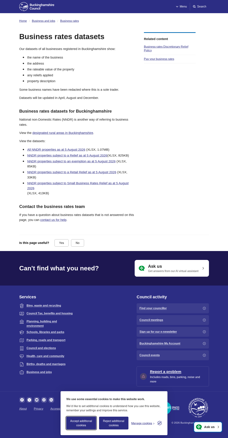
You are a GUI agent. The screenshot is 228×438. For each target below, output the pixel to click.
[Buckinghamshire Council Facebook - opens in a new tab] (22, 400)
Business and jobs (43, 20)
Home (23, 20)
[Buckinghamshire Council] (36, 6)
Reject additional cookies (113, 423)
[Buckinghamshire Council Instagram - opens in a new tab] (44, 400)
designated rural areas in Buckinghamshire (62, 133)
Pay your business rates (159, 58)
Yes (61, 242)
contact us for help (53, 220)
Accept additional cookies (81, 423)
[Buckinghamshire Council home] (198, 407)
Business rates (69, 20)
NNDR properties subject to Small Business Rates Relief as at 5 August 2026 (78, 185)
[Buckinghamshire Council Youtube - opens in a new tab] (37, 400)
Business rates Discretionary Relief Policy (166, 48)
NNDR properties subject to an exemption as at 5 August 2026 (71, 161)
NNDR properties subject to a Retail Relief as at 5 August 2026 (71, 172)
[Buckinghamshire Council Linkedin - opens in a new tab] (51, 400)
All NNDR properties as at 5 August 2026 (56, 149)
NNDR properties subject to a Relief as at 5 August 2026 (67, 155)
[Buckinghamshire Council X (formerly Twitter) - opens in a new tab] (29, 400)
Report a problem (165, 372)
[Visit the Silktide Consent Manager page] (159, 423)
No (77, 242)
